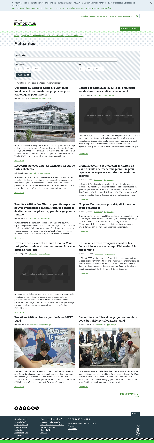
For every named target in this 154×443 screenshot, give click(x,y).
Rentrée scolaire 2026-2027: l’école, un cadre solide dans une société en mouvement (107, 89)
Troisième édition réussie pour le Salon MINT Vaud (43, 318)
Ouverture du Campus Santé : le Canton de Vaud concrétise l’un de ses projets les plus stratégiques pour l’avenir (42, 91)
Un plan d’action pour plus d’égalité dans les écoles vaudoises (107, 205)
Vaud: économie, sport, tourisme (82, 423)
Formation (34, 99)
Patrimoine (72, 428)
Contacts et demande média (52, 419)
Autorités (85, 16)
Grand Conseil (20, 419)
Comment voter (21, 427)
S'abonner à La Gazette (50, 422)
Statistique (19, 435)
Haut (134, 414)
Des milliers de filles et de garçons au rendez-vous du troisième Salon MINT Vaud (108, 318)
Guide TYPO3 (46, 430)
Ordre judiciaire (21, 424)
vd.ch (16, 35)
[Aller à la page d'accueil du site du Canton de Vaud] (39, 23)
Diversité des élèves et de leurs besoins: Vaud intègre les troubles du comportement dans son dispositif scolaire (44, 246)
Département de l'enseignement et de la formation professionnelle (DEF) (52, 35)
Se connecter (124, 16)
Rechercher (29, 55)
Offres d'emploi (102, 16)
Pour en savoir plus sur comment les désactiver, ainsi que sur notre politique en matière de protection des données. (61, 8)
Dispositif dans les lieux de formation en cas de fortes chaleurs (44, 167)
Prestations (112, 16)
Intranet (43, 432)
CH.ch (70, 431)
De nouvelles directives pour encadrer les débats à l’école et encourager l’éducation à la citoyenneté (107, 246)
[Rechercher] (137, 16)
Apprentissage (46, 99)
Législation (92, 16)
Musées (71, 426)
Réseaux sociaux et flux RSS (52, 424)
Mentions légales (47, 427)
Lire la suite (19, 160)
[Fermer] (151, 2)
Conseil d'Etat (20, 422)
